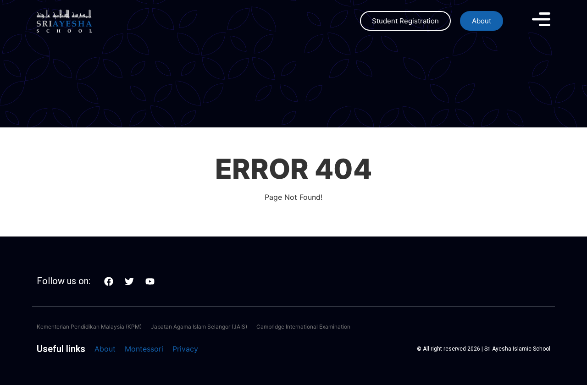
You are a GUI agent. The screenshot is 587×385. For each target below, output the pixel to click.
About (105, 348)
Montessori (144, 348)
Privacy (185, 348)
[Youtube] (150, 281)
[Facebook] (109, 281)
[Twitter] (129, 281)
